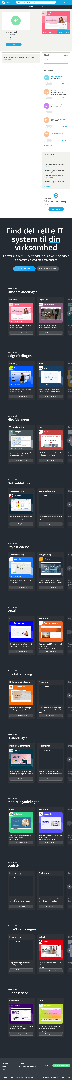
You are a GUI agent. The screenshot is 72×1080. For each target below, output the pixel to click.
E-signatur (44, 682)
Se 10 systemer (50, 779)
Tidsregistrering (16, 427)
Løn (40, 427)
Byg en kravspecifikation (47, 268)
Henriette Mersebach (57, 77)
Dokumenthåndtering (19, 682)
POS (41, 363)
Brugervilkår (54, 1077)
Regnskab (43, 300)
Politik (4, 1069)
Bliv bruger (62, 2)
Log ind (45, 1065)
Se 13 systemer (50, 460)
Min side (31, 7)
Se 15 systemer (50, 396)
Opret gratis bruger (61, 1065)
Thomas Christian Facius (58, 133)
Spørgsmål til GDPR (65, 1077)
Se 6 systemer (50, 587)
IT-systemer (40, 7)
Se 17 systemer (20, 460)
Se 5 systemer (50, 715)
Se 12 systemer (20, 333)
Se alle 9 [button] (47, 186)
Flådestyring (45, 873)
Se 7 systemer (50, 524)
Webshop (43, 618)
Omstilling (14, 1001)
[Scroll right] (69, 316)
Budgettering (45, 555)
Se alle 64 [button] (47, 145)
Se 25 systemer (20, 1034)
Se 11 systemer (20, 842)
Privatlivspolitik (45, 1077)
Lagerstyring (15, 873)
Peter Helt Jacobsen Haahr (58, 119)
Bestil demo (56, 209)
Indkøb (42, 937)
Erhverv (4, 1066)
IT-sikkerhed (44, 746)
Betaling (13, 300)
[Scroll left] (3, 316)
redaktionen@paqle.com (27, 1066)
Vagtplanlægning (47, 491)
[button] (56, 83)
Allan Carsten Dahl (56, 105)
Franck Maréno (55, 91)
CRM (11, 809)
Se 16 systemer (20, 715)
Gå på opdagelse (24, 268)
